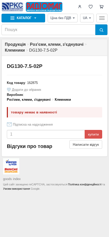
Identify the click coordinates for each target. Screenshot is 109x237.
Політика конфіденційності (84, 184)
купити (93, 134)
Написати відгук (86, 144)
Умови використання (16, 188)
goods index (12, 179)
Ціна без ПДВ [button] (60, 18)
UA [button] (85, 18)
